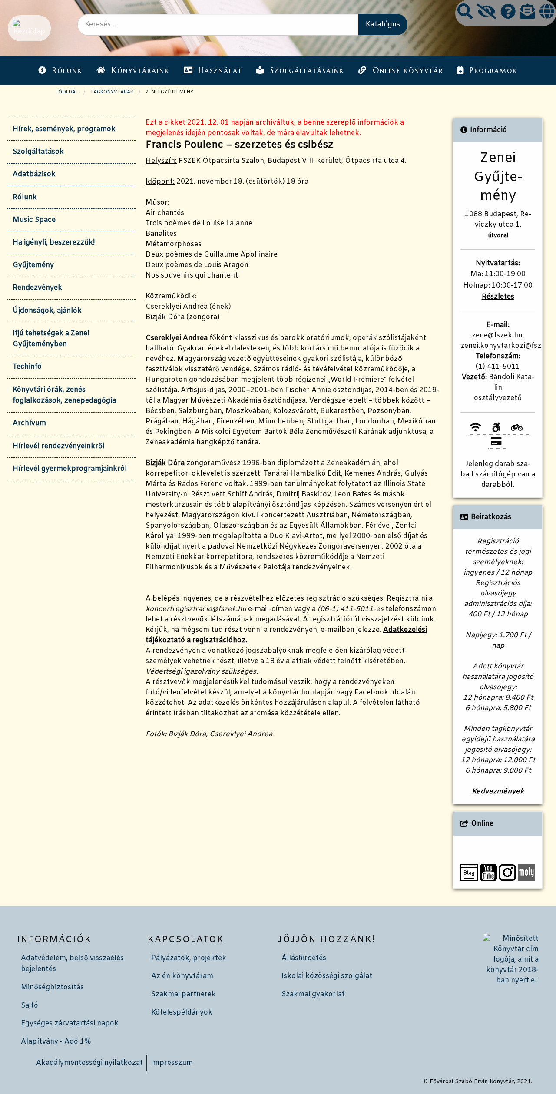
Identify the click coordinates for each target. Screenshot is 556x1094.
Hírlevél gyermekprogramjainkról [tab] (70, 468)
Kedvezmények (498, 791)
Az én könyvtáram (182, 976)
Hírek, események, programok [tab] (64, 129)
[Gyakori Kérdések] (508, 13)
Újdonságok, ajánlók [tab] (47, 310)
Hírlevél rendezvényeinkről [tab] (59, 446)
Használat (220, 70)
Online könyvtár (408, 70)
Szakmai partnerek (183, 994)
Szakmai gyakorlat (313, 994)
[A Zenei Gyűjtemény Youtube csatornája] (488, 872)
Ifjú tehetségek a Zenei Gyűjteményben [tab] (51, 339)
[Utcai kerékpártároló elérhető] (518, 428)
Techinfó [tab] (27, 366)
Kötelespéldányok (181, 1012)
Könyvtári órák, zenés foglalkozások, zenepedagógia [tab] (64, 395)
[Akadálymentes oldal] (486, 13)
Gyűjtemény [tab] (33, 265)
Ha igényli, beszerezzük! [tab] (54, 242)
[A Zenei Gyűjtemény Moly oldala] (526, 872)
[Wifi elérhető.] (477, 428)
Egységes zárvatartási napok (70, 1023)
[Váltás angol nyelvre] (546, 13)
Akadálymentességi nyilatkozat (89, 1063)
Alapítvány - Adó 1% (56, 1041)
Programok (494, 70)
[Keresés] (465, 13)
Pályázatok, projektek (188, 958)
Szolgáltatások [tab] (38, 151)
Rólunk (67, 70)
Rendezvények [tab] (37, 287)
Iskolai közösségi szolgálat (326, 976)
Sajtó (29, 1005)
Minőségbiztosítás (52, 987)
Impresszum (172, 1063)
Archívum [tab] (29, 423)
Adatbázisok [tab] (34, 174)
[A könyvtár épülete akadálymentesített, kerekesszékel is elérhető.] (497, 428)
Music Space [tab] (34, 220)
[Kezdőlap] (28, 28)
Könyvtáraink (141, 70)
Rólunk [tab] (25, 197)
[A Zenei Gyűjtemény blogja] (469, 872)
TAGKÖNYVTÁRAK (111, 92)
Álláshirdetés (303, 958)
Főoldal (67, 92)
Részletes (498, 296)
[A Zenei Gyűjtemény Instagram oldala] (507, 872)
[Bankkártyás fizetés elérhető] (497, 441)
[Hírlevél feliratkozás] (527, 13)
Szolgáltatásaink (307, 70)
